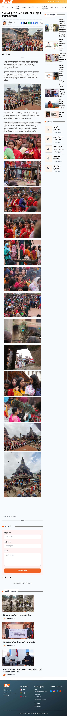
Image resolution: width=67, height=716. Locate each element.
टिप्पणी (6, 551)
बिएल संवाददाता (11, 619)
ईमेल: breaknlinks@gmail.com (41, 691)
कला (57, 8)
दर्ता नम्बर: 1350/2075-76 (40, 700)
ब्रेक (11, 8)
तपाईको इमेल (7, 542)
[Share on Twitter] (25, 23)
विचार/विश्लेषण (45, 8)
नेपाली (24, 690)
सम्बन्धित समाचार (11, 591)
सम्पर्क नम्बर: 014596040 (38, 696)
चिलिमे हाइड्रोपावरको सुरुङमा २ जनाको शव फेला (17, 615)
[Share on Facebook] (22, 23)
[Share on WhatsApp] (29, 23)
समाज (24, 8)
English (24, 696)
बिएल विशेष (17, 8)
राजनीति (31, 8)
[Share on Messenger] (32, 23)
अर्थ (52, 8)
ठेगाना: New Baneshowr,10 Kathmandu (38, 705)
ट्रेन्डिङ (49, 122)
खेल (38, 8)
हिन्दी (24, 693)
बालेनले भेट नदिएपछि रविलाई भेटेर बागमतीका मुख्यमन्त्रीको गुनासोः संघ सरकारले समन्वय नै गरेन (22, 670)
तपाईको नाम (7, 533)
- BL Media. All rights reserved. (39, 713)
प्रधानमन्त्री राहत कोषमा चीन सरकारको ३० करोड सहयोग (19, 642)
